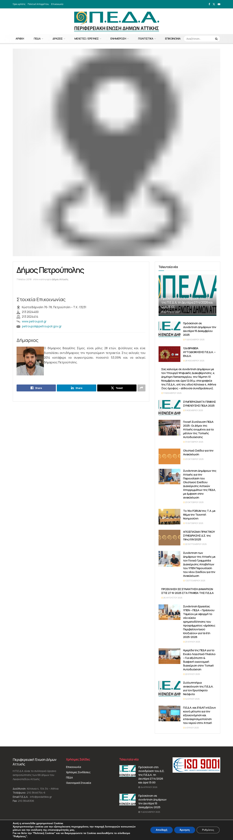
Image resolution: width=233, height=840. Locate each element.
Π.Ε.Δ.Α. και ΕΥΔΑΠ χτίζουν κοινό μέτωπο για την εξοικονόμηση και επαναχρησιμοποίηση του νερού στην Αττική (199, 715)
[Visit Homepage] (116, 21)
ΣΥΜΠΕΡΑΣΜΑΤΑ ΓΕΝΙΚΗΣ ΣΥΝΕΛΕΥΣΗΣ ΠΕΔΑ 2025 (199, 403)
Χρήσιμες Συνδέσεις (78, 772)
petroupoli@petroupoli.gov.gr (42, 326)
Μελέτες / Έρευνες (86, 38)
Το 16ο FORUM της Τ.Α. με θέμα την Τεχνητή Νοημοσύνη (199, 514)
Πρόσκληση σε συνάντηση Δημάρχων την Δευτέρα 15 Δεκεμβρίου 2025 (199, 329)
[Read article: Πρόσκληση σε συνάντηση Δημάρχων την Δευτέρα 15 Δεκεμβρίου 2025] (169, 329)
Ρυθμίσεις (208, 830)
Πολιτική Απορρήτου (38, 4)
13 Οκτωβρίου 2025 (194, 523)
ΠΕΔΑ (37, 38)
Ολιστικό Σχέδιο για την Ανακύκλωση (198, 452)
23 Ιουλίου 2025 (192, 641)
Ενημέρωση (118, 38)
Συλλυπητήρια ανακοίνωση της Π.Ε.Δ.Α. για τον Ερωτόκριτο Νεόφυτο (198, 688)
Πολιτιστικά (145, 38)
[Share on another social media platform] (141, 387)
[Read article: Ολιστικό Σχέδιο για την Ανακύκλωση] (169, 456)
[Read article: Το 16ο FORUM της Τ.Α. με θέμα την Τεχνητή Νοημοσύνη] (169, 516)
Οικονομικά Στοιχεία (78, 782)
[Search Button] (216, 38)
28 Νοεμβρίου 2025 (194, 360)
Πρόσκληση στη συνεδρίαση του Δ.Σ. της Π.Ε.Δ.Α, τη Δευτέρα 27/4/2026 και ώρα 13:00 (187, 302)
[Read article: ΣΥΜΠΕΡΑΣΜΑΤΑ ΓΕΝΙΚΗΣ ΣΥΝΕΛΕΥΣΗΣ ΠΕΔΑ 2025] (169, 407)
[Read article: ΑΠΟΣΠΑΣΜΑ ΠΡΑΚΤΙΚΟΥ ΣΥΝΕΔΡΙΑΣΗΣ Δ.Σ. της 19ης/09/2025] (169, 537)
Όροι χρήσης (19, 4)
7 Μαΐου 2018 (24, 279)
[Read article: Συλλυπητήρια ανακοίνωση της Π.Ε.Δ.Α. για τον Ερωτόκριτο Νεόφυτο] (169, 688)
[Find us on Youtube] (219, 4)
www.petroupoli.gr (34, 321)
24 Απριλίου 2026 (171, 312)
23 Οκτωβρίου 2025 (194, 459)
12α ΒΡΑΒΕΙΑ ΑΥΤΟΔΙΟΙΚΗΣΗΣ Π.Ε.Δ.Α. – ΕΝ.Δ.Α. (199, 352)
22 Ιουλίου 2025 (192, 674)
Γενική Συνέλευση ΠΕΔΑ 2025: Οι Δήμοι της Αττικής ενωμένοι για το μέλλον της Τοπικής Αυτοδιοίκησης (198, 429)
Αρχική (20, 38)
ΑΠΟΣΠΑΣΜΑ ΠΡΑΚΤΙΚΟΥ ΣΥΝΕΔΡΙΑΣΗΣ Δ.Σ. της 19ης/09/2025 (199, 535)
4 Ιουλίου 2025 (192, 727)
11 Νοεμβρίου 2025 (172, 393)
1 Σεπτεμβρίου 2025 (195, 580)
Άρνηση (185, 830)
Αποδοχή (161, 830)
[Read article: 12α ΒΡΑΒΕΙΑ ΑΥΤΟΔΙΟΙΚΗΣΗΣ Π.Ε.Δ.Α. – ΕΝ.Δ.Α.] (169, 354)
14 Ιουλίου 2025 (192, 698)
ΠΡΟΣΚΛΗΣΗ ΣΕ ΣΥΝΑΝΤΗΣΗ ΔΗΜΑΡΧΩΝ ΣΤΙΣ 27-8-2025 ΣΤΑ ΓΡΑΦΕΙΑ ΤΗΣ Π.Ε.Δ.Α (187, 591)
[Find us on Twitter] (214, 4)
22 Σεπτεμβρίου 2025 (196, 544)
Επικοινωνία (57, 4)
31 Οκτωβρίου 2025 (194, 441)
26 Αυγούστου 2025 (172, 597)
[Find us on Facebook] (209, 4)
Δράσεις (58, 38)
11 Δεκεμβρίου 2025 (194, 339)
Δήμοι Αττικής (60, 279)
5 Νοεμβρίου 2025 (194, 410)
